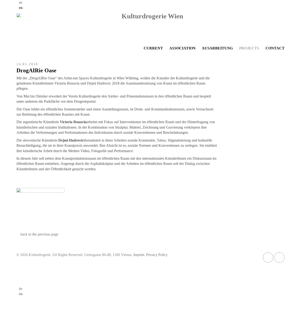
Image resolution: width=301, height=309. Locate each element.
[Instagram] (279, 257)
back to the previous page (39, 234)
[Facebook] (268, 257)
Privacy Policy (157, 255)
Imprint (138, 255)
